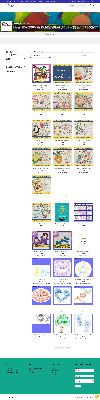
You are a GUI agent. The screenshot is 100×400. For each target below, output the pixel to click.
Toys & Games (42, 10)
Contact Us (31, 370)
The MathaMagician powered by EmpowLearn (41, 283)
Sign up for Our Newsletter (12, 1)
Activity (9, 68)
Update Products (11, 71)
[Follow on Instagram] (90, 1)
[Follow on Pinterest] (92, 1)
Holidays (51, 10)
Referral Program (55, 370)
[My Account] (87, 5)
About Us (53, 368)
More (68, 10)
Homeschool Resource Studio (62, 227)
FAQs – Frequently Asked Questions (36, 368)
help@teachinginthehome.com (79, 1)
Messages (40, 1)
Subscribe (78, 386)
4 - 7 (8, 60)
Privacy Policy (54, 376)
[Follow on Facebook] (87, 1)
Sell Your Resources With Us (11, 370)
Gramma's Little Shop (41, 89)
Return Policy (31, 372)
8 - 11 (8, 62)
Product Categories (11, 53)
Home (35, 10)
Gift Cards (8, 374)
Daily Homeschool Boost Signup (50, 1)
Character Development (25, 10)
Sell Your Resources (25, 1)
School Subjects (60, 10)
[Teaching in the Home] (11, 5)
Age (8, 58)
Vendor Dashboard (33, 1)
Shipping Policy (54, 374)
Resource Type (14, 66)
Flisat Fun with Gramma (62, 89)
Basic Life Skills (11, 10)
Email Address (78, 373)
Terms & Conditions (55, 379)
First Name (77, 368)
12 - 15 (8, 63)
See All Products (9, 368)
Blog (19, 1)
